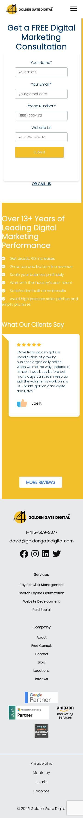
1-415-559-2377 (41, 532)
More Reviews (40, 482)
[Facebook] (25, 555)
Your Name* (41, 62)
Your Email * (41, 84)
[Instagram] (36, 555)
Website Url (41, 127)
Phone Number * (41, 106)
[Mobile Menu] (73, 9)
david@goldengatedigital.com (41, 541)
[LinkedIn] (47, 555)
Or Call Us (41, 183)
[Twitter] (58, 555)
